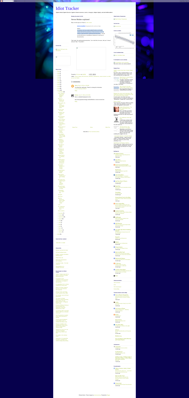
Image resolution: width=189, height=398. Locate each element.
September (60, 216)
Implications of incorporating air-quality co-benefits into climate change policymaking (62, 339)
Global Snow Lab (59, 257)
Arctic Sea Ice (118, 319)
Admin (76, 85)
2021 (58, 71)
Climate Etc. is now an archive (121, 347)
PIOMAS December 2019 (120, 320)
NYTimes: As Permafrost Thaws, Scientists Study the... (61, 151)
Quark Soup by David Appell (121, 164)
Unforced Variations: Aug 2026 (121, 171)
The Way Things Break (120, 269)
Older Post (107, 127)
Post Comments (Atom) (94, 131)
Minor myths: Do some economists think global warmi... (61, 105)
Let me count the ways (61, 110)
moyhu (116, 302)
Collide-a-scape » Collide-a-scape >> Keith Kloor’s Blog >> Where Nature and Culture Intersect (123, 358)
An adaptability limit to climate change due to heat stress (62, 285)
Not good (60, 194)
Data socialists (61, 210)
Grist (115, 284)
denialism (91, 76)
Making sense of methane (61, 127)
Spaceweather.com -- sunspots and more (60, 267)
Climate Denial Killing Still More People (123, 166)
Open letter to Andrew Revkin (61, 146)
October (60, 215)
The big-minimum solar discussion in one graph (125, 127)
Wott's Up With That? (120, 252)
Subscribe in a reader (60, 242)
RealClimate (118, 169)
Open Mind (117, 159)
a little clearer (89, 22)
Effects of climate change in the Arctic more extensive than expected (62, 288)
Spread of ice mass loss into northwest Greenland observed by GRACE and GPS (62, 331)
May (59, 224)
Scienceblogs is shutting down (121, 243)
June (59, 222)
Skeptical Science (119, 153)
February (60, 230)
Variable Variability (119, 211)
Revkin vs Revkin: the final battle (61, 100)
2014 (58, 84)
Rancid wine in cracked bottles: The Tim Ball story (126, 78)
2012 (58, 88)
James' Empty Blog (119, 203)
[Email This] (89, 74)
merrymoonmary (97, 395)
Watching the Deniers (120, 258)
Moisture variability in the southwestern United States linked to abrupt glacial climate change (62, 325)
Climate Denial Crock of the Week (122, 197)
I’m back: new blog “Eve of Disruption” (122, 259)
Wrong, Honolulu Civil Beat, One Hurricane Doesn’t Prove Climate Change (121, 378)
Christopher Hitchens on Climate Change (61, 166)
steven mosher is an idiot (105, 76)
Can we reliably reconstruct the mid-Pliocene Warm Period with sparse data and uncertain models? (123, 206)
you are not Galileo (75, 78)
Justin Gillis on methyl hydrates (61, 131)
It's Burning (118, 263)
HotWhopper (118, 217)
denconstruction (85, 76)
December (60, 91)
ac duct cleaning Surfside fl (80, 88)
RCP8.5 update (118, 182)
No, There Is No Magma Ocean (121, 248)
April (59, 226)
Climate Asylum (118, 247)
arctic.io (117, 329)
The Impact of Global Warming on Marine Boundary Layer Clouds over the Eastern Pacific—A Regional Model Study (62, 301)
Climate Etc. (118, 346)
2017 (58, 79)
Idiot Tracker (67, 8)
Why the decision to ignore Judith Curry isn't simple (61, 200)
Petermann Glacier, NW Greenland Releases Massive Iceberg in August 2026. (122, 297)
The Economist (117, 282)
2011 (58, 90)
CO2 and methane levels (61, 252)
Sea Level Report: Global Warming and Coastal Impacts (123, 339)
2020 (58, 73)
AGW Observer (118, 223)
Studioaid (117, 360)
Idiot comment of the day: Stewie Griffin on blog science (126, 87)
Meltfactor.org (118, 336)
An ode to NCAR (118, 193)
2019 (58, 75)
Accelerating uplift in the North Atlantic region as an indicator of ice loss (62, 312)
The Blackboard (118, 351)
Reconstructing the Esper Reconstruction (123, 384)
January (60, 231)
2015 (58, 82)
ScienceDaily (116, 289)
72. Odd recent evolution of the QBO (122, 325)
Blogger (108, 395)
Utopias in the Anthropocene (121, 238)
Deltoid (116, 242)
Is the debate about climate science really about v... (61, 136)
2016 (58, 80)
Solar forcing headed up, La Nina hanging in (61, 176)
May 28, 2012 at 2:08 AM (83, 85)
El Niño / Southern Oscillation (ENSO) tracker (62, 255)
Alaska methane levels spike (61, 120)
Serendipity (117, 192)
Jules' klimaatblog (119, 174)
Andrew (76, 95)
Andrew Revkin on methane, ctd (61, 156)
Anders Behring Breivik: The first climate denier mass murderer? (126, 108)
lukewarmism (96, 76)
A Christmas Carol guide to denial (61, 124)
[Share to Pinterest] (95, 74)
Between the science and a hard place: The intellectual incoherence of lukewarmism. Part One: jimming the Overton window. (123, 94)
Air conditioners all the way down (61, 207)
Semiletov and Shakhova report (61, 113)
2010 (58, 234)
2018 (58, 77)
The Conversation (117, 286)
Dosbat (116, 314)
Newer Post (74, 127)
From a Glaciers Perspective (121, 294)
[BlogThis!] (91, 74)
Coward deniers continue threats (61, 171)
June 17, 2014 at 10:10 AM (84, 95)
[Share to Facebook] (93, 74)
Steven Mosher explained (61, 117)
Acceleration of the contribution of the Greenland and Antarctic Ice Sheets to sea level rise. (62, 280)
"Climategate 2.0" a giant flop (61, 191)
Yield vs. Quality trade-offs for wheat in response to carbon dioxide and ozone (62, 275)
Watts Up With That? (120, 375)
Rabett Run (117, 186)
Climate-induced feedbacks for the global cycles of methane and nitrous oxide (61, 320)
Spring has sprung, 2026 (120, 353)
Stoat (116, 275)
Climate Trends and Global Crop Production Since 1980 (62, 292)
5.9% (59, 204)
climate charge (78, 76)
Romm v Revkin (117, 101)
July (59, 220)
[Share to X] (92, 74)
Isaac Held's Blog (119, 324)
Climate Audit (118, 383)
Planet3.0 (117, 237)
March (59, 228)
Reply (76, 90)
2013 (58, 86)
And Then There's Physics (121, 181)
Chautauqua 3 (118, 315)
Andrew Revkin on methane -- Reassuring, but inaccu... (61, 161)
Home (91, 127)
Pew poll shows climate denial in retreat (61, 187)
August (60, 218)
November (60, 213)
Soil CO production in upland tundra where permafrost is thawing (62, 316)
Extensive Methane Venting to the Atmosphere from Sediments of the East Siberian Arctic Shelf (62, 307)
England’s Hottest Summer (120, 161)
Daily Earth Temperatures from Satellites (61, 260)
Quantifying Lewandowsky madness (121, 142)
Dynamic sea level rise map (62, 250)
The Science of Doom (120, 308)
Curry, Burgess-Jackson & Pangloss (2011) (61, 95)
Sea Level (60, 196)
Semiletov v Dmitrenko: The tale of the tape (61, 141)
